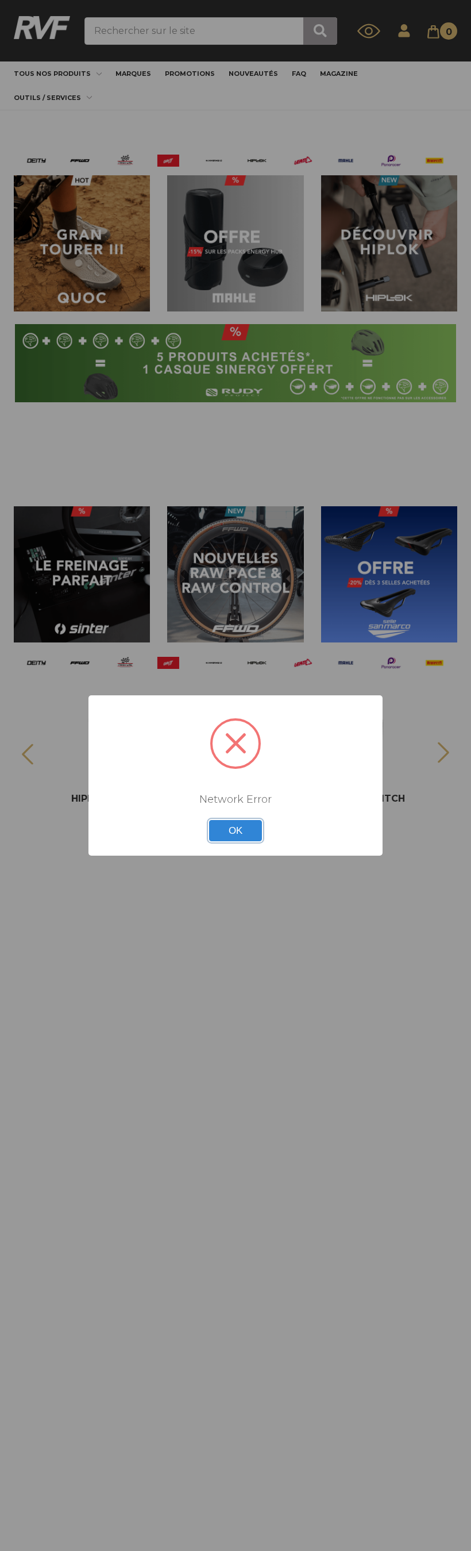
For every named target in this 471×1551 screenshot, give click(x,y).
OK (235, 830)
